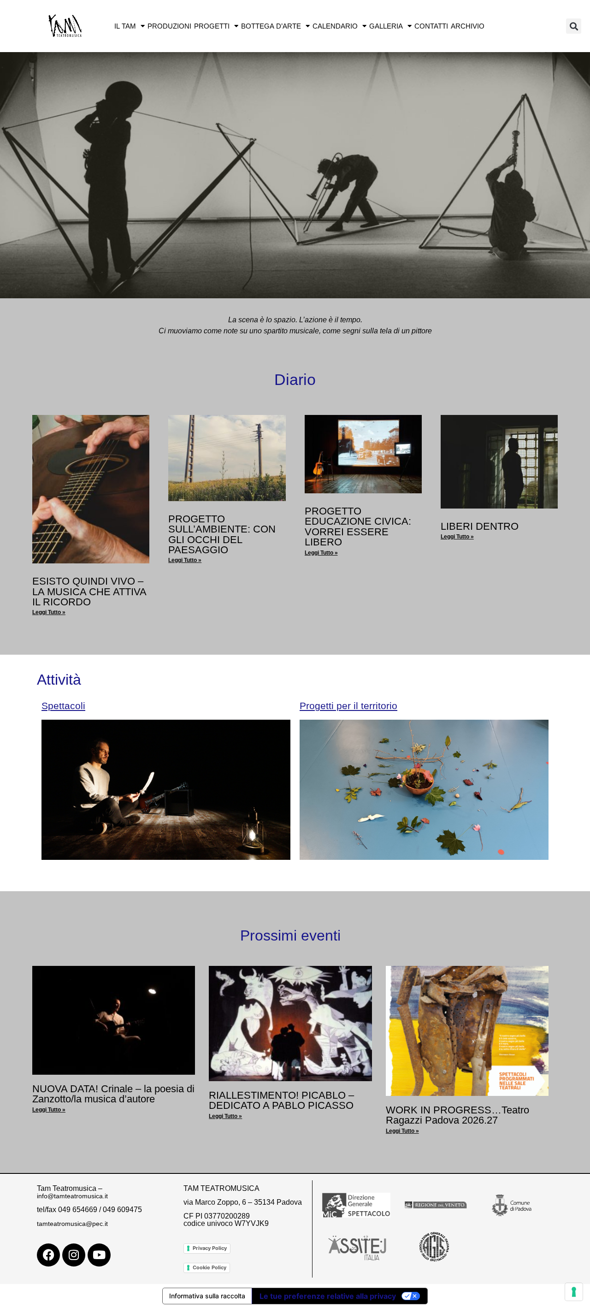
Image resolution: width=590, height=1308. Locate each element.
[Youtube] (99, 1255)
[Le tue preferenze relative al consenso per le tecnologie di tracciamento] (574, 1292)
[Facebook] (48, 1255)
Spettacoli (63, 705)
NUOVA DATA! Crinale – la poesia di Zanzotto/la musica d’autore (113, 1094)
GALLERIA (386, 26)
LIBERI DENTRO (480, 526)
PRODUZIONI (169, 26)
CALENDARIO (335, 26)
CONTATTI (431, 26)
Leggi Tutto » (48, 612)
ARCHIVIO (467, 26)
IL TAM (125, 26)
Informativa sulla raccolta (207, 1296)
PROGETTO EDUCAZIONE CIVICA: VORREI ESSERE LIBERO (358, 526)
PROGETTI (212, 26)
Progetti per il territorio (348, 705)
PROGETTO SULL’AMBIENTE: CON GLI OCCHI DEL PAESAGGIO (222, 534)
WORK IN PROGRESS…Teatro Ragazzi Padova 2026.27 (457, 1115)
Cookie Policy (209, 1267)
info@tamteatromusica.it (72, 1196)
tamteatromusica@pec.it (72, 1223)
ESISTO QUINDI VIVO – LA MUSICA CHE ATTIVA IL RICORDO (89, 591)
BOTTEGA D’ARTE (271, 26)
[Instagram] (73, 1255)
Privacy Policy (210, 1248)
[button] (573, 26)
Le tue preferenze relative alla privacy (328, 1296)
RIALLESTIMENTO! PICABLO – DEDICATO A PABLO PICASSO (281, 1100)
